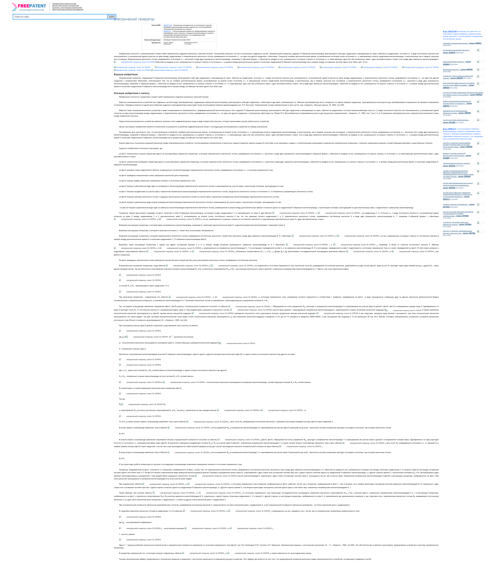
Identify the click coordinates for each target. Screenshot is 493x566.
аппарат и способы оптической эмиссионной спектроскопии (457, 155)
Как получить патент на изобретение (65, 5)
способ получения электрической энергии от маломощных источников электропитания (458, 214)
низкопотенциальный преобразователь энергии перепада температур (457, 103)
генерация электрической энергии (462, 43)
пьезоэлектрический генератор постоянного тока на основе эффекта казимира (459, 85)
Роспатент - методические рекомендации (67, 7)
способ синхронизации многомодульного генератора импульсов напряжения (458, 185)
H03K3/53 (167, 31)
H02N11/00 (168, 25)
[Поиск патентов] (31, 8)
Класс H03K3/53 (449, 129)
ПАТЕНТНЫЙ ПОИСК (29, 10)
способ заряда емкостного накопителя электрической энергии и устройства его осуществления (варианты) (457, 196)
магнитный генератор (458, 69)
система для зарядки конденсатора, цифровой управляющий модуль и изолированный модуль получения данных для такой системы (458, 174)
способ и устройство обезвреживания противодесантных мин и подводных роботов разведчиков (457, 145)
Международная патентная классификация (67, 9)
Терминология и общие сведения (64, 4)
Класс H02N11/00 (450, 31)
